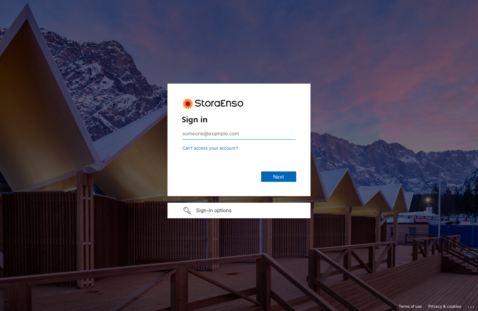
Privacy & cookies (444, 306)
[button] (239, 210)
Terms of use (410, 306)
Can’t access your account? (210, 148)
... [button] (471, 305)
